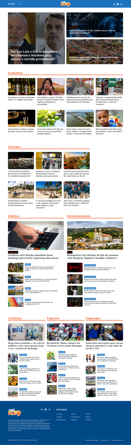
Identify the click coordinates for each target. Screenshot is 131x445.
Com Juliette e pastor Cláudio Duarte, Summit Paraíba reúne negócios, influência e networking (50, 100)
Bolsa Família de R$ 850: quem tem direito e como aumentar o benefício (109, 131)
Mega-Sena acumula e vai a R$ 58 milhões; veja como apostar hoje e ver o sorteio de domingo (26, 345)
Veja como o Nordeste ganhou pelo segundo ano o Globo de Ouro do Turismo (76, 203)
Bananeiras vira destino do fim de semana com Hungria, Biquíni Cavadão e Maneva (92, 256)
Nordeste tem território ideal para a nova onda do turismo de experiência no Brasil (76, 173)
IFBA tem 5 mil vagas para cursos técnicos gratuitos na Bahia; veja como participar (107, 382)
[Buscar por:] (20, 3)
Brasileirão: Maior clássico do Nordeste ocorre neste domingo (64, 344)
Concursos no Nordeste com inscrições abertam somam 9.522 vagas (107, 370)
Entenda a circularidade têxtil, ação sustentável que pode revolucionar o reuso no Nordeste (109, 100)
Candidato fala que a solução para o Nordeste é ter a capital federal (41, 291)
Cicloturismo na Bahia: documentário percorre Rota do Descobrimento (20, 203)
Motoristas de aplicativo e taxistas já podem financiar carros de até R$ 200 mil (41, 280)
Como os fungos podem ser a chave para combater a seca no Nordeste (29, 370)
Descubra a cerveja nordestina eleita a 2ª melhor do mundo (21, 98)
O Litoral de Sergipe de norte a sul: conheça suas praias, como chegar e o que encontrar (48, 204)
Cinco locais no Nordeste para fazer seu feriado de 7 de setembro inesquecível (19, 173)
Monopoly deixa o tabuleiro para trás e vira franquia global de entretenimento (100, 268)
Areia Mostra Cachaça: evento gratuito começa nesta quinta (21, 130)
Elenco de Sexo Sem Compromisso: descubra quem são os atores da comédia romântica (100, 280)
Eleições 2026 (13, 252)
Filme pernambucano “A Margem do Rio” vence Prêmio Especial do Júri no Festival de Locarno (100, 303)
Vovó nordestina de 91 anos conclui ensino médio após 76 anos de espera (29, 359)
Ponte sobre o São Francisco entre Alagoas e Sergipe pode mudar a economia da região (79, 131)
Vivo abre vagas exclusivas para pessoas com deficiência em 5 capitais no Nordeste (107, 359)
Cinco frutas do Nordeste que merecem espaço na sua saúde (30, 382)
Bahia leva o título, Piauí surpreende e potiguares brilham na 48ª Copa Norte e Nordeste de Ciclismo (68, 391)
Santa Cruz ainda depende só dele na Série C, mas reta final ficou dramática (69, 379)
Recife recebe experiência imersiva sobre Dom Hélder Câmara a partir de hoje (99, 291)
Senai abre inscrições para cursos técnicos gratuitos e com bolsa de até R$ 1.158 (104, 345)
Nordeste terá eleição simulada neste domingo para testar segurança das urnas (33, 256)
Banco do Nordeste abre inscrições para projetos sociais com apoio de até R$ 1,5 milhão (39, 268)
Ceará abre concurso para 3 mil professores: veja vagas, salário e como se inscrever (107, 393)
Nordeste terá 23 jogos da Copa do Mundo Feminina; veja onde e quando (67, 356)
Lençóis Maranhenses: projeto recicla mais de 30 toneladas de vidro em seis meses (30, 393)
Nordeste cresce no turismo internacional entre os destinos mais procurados (48, 173)
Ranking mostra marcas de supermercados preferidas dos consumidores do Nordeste (79, 99)
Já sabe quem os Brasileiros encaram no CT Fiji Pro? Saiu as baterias (68, 367)
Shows (70, 252)
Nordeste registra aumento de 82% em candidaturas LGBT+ (39, 303)
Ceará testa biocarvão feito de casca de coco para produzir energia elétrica (50, 131)
